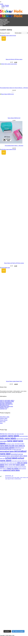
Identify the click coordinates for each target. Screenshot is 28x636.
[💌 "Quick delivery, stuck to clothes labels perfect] (14, 538)
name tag (17, 447)
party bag (22, 447)
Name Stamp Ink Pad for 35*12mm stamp (14, 263)
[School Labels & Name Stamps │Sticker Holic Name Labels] (11, 12)
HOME (1, 4)
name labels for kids (7, 446)
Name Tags (3, 24)
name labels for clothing (19, 443)
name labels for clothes (10, 443)
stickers (23, 460)
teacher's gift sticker (14, 466)
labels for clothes (19, 438)
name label (12, 441)
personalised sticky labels (19, 456)
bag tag (2, 433)
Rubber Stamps (4, 23)
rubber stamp (2, 458)
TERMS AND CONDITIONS (6, 406)
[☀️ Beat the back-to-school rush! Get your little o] (14, 604)
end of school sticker (23, 436)
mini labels (26, 438)
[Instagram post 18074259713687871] (14, 506)
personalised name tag (17, 454)
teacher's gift (7, 466)
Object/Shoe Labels (5, 21)
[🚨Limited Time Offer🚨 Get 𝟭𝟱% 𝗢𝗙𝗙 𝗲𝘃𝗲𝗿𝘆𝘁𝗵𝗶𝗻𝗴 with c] (14, 489)
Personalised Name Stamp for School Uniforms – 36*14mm (14, 87)
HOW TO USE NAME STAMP (7, 401)
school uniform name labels (17, 460)
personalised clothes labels (16, 449)
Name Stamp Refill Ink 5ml (14, 118)
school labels (11, 458)
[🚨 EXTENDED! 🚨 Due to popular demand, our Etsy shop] (14, 555)
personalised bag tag (5, 449)
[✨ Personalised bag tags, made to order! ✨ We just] (14, 621)
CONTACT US (3, 408)
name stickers (10, 447)
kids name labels (8, 438)
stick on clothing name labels (11, 462)
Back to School (3, 19)
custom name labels (9, 435)
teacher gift (20, 466)
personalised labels (7, 451)
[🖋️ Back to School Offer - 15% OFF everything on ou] (14, 571)
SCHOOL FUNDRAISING (6, 402)
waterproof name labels (11, 470)
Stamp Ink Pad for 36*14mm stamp (14, 59)
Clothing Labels (3, 20)
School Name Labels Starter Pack (14, 381)
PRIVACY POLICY (4, 407)
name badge (3, 441)
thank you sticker (12, 468)
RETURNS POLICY (4, 405)
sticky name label (10, 464)
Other (1, 25)
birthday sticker (11, 433)
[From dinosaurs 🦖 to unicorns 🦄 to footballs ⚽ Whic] (14, 522)
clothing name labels (20, 433)
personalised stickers (5, 456)
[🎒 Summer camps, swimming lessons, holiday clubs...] (14, 588)
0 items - (5, 6)
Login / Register (5, 5)
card (15, 433)
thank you (5, 468)
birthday (6, 433)
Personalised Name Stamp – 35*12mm (14, 145)
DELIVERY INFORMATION (6, 404)
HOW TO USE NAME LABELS (7, 400)
